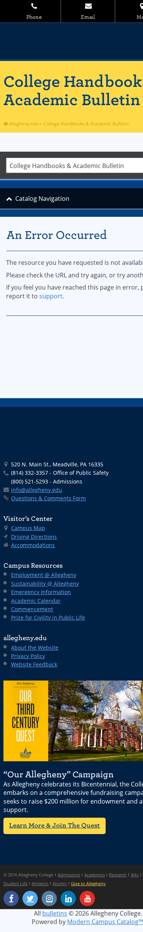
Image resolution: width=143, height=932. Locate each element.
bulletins (54, 913)
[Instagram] (49, 898)
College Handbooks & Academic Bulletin (86, 123)
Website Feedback (34, 664)
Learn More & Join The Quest (54, 825)
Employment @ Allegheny (43, 574)
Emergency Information (41, 592)
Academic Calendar (36, 600)
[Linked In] (68, 898)
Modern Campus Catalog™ (105, 922)
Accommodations (33, 545)
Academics (94, 875)
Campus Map (28, 528)
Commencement (32, 609)
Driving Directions (34, 536)
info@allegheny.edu (36, 489)
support (51, 296)
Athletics (40, 883)
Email (88, 17)
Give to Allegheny (88, 883)
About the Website (34, 647)
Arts (134, 875)
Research (118, 875)
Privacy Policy (28, 656)
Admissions (69, 875)
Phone (34, 17)
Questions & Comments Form (48, 498)
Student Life (15, 883)
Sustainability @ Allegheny (45, 583)
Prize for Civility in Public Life (48, 617)
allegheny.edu (23, 123)
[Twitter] (30, 898)
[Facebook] (11, 898)
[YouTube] (87, 898)
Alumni (60, 883)
